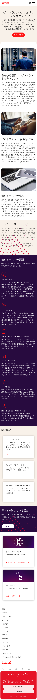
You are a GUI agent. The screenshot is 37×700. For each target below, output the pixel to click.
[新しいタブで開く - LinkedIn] (10, 670)
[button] (33, 3)
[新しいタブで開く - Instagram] (16, 670)
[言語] (29, 3)
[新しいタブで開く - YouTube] (29, 670)
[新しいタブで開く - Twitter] (3, 670)
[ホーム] (6, 3)
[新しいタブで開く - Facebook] (22, 670)
